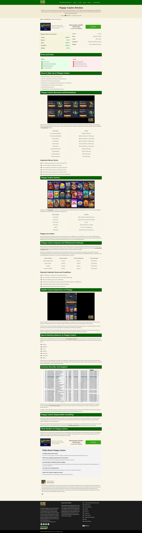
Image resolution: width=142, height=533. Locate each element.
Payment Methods (96, 2)
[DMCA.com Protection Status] (85, 525)
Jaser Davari (68, 15)
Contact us (87, 513)
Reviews (80, 2)
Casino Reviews (88, 507)
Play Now (93, 26)
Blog (86, 519)
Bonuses (84, 2)
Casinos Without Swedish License (65, 2)
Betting (75, 2)
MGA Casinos (87, 504)
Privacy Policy (88, 515)
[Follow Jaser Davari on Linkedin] (42, 494)
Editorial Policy (88, 521)
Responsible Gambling (89, 517)
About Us (87, 511)
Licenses (89, 2)
